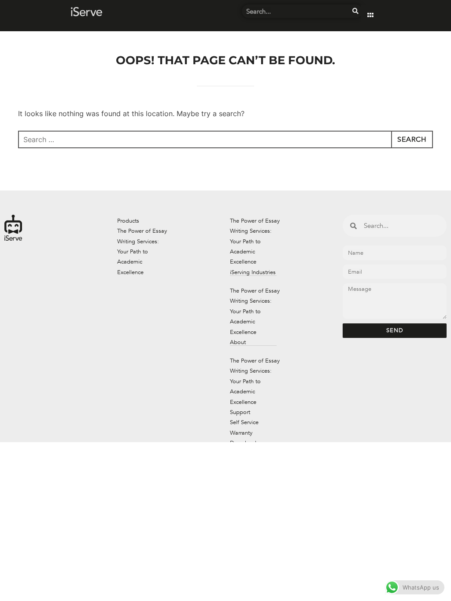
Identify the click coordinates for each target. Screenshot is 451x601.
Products (128, 221)
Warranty (241, 433)
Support (240, 412)
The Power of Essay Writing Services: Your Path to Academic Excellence (142, 251)
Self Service (244, 422)
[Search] (355, 11)
